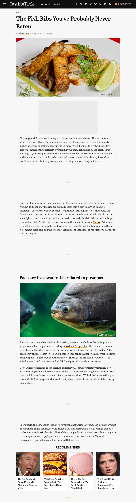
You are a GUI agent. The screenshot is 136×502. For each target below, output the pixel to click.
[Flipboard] (86, 5)
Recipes (45, 4)
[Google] (105, 5)
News (57, 4)
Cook (19, 12)
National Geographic (76, 346)
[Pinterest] (90, 5)
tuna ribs (47, 206)
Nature (96, 222)
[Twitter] (81, 5)
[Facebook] (76, 5)
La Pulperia (26, 424)
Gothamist (47, 432)
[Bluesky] (95, 5)
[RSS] (110, 5)
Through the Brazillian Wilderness (87, 357)
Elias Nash (24, 33)
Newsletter (124, 4)
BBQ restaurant (90, 153)
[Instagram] (100, 5)
